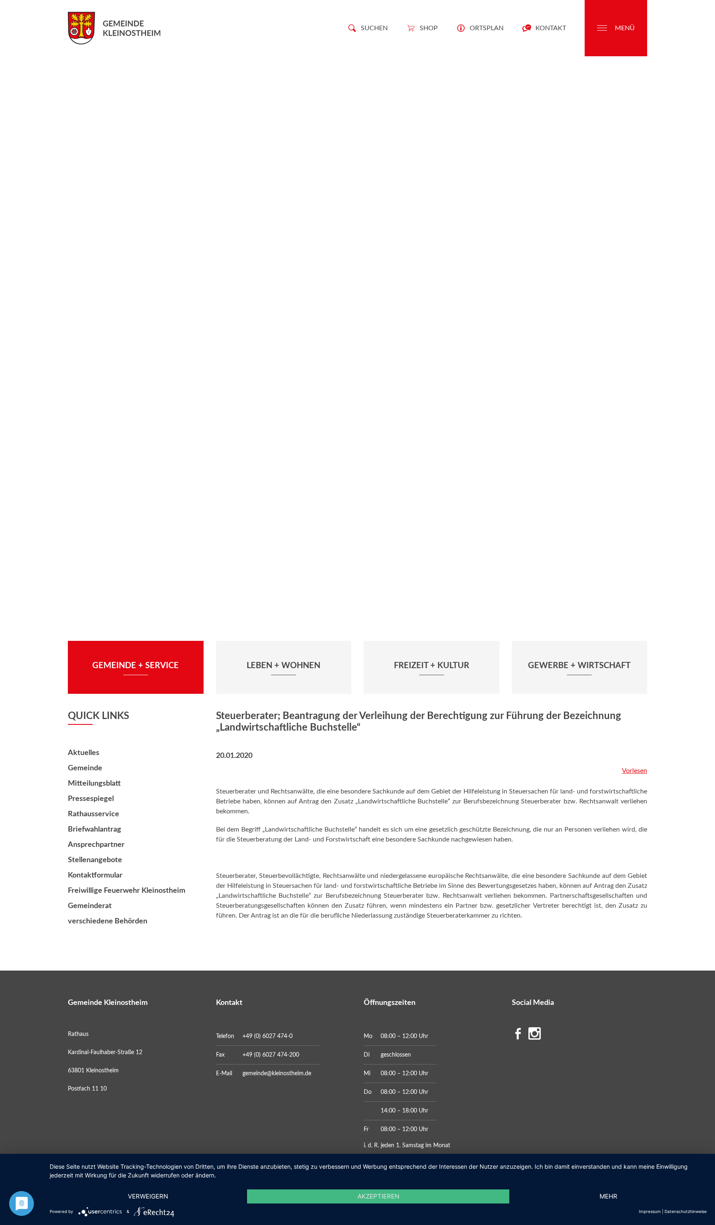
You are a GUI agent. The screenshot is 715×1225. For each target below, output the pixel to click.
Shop (429, 28)
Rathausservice (93, 814)
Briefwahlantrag (94, 829)
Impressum (650, 1211)
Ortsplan (487, 28)
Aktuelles (83, 753)
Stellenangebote (95, 860)
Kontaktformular (95, 875)
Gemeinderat (90, 906)
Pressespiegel (91, 799)
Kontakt (550, 28)
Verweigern (148, 1196)
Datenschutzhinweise (686, 1211)
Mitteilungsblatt (94, 783)
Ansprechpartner (96, 845)
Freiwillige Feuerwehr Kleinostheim (126, 890)
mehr (608, 1196)
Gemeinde (85, 768)
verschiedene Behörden (107, 921)
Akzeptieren (378, 1196)
